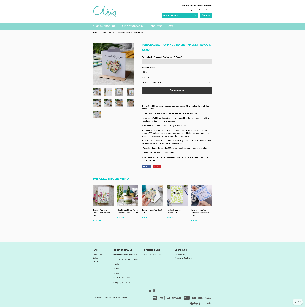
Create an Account (205, 10)
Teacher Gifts (106, 33)
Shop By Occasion (133, 26)
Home (170, 26)
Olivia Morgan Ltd (104, 298)
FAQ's (95, 261)
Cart (208, 15)
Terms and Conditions (183, 258)
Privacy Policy (180, 255)
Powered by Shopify (120, 298)
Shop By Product (104, 26)
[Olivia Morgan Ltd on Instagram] (154, 291)
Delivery (96, 258)
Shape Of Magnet (148, 67)
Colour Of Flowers (149, 78)
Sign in (192, 10)
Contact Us (97, 255)
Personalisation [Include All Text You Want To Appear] (162, 57)
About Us (157, 26)
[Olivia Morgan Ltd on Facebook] (150, 291)
